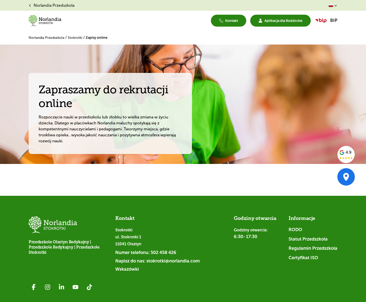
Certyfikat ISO (303, 257)
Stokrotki (75, 38)
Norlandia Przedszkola (47, 38)
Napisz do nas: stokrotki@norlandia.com (157, 260)
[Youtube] (75, 287)
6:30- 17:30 (245, 236)
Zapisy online (97, 38)
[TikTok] (89, 287)
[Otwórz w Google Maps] (346, 177)
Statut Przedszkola (308, 239)
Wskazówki (127, 269)
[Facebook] (34, 287)
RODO (295, 229)
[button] (333, 5)
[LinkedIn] (61, 287)
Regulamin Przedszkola (313, 248)
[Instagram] (48, 287)
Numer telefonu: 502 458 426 (145, 252)
